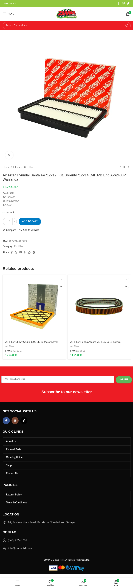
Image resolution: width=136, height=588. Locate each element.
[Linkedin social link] (25, 252)
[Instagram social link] (123, 3)
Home (6, 167)
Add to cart (30, 221)
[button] (61, 280)
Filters (16, 167)
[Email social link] (20, 252)
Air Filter (28, 167)
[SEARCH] (127, 25)
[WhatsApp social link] (29, 252)
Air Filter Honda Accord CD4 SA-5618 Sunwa (95, 341)
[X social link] (16, 252)
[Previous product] (120, 167)
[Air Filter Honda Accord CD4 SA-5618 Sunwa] (99, 306)
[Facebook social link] (119, 3)
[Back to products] (124, 167)
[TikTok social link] (128, 3)
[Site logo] (66, 14)
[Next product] (128, 167)
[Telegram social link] (34, 252)
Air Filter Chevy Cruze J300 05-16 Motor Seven (31, 341)
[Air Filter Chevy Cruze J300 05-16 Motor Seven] (34, 306)
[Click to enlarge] (9, 155)
